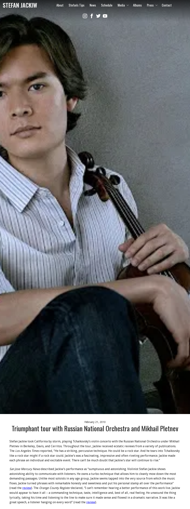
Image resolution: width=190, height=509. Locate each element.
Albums (137, 5)
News (93, 5)
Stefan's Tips (76, 5)
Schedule (106, 5)
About (59, 5)
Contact (167, 5)
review (26, 488)
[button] (122, 5)
